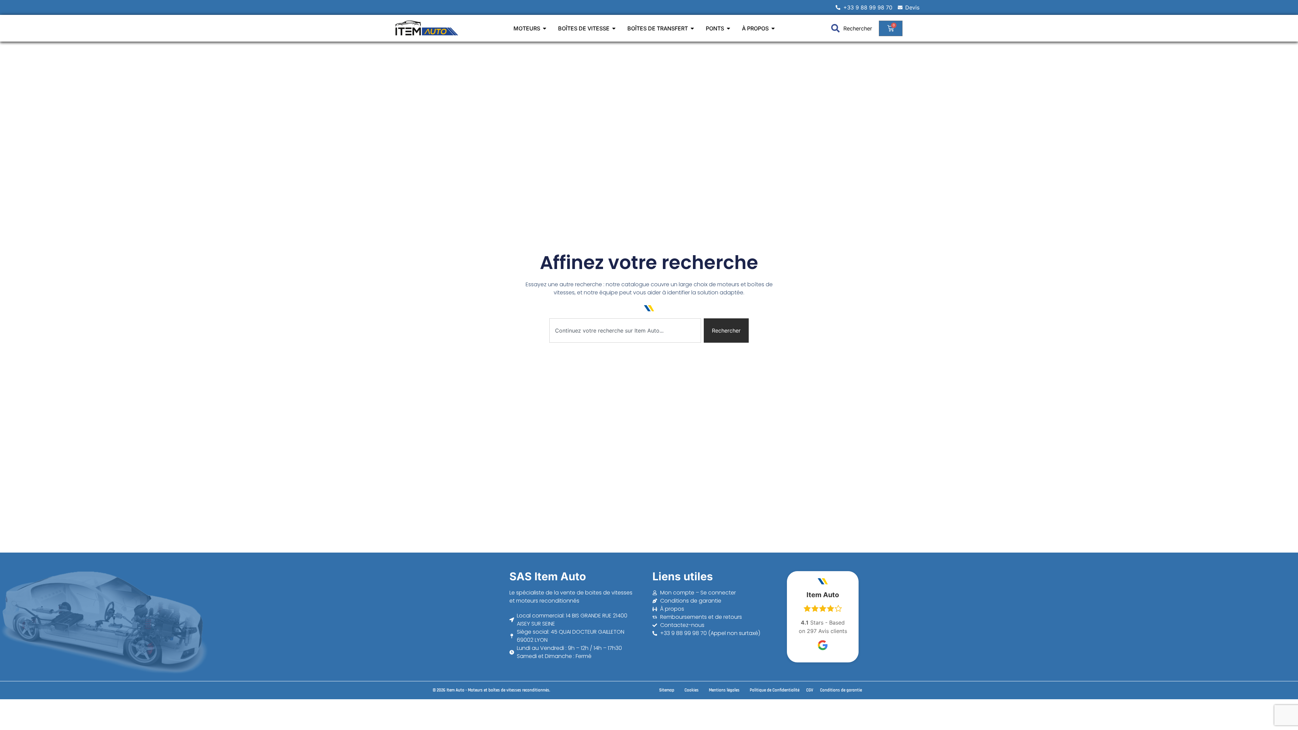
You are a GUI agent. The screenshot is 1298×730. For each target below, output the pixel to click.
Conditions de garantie (841, 690)
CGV (809, 690)
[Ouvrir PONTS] (728, 28)
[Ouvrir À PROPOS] (773, 28)
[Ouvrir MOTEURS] (544, 28)
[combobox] (625, 330)
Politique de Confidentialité (774, 690)
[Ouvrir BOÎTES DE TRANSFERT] (692, 28)
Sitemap (666, 690)
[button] (649, 713)
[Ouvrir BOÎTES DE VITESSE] (614, 28)
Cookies (691, 690)
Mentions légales (724, 690)
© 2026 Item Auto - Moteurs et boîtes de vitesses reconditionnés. (491, 690)
